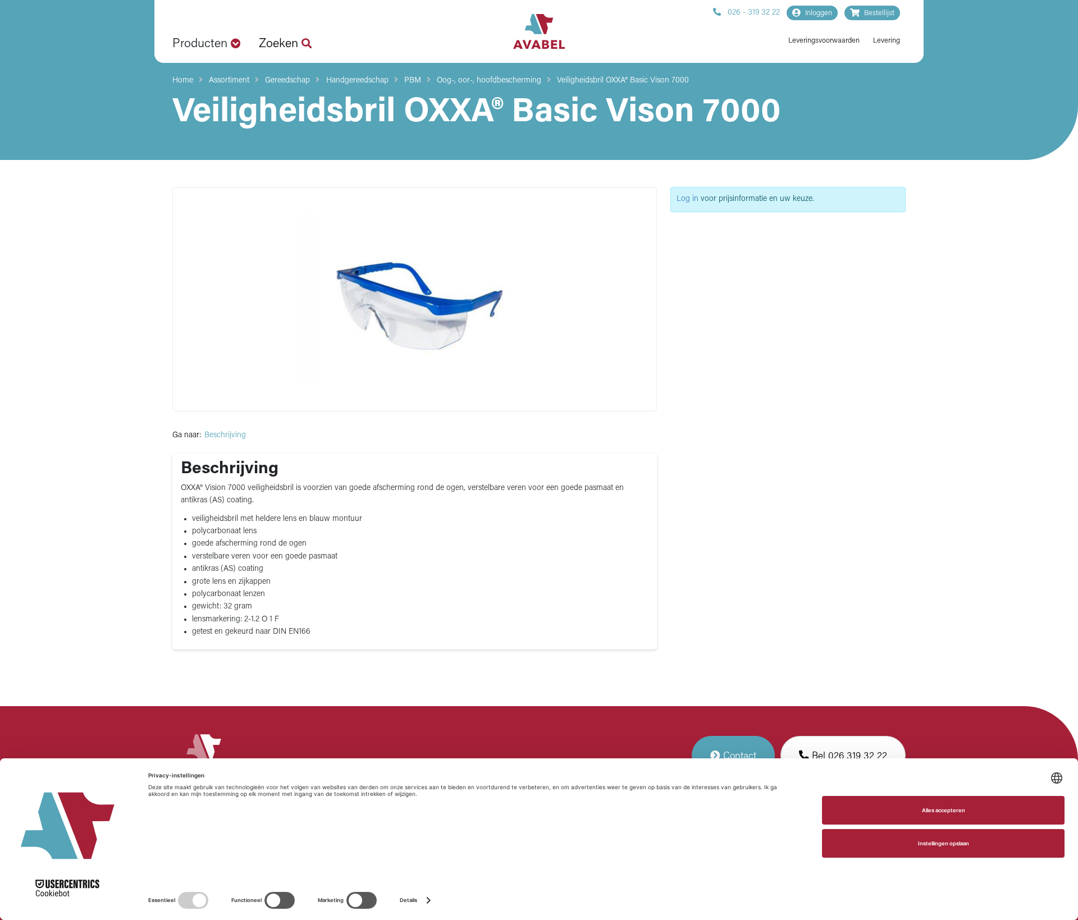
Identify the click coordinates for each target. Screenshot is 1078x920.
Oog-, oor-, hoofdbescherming (489, 80)
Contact (738, 756)
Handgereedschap (357, 80)
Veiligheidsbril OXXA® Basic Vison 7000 (623, 80)
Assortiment (229, 80)
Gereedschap (287, 80)
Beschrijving (225, 435)
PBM (412, 80)
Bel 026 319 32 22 (848, 756)
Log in (687, 199)
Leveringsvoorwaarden (824, 40)
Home (182, 80)
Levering (886, 40)
